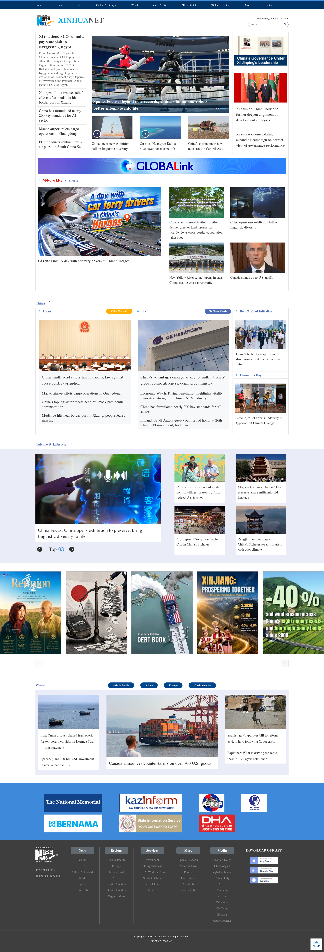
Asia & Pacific (121, 685)
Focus (47, 311)
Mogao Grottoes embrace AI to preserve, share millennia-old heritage (259, 492)
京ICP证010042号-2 (162, 941)
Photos (188, 872)
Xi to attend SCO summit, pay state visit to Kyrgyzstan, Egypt (61, 41)
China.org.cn (222, 866)
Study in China (152, 878)
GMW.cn (222, 908)
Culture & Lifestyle (106, 5)
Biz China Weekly (218, 311)
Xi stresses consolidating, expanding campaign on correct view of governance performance (260, 140)
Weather (152, 890)
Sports (82, 884)
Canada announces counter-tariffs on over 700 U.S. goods (160, 763)
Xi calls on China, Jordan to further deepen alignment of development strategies (257, 114)
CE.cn (222, 896)
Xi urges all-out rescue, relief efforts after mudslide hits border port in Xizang (61, 97)
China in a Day (250, 375)
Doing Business (152, 866)
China (60, 5)
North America (202, 685)
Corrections (188, 878)
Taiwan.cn (222, 902)
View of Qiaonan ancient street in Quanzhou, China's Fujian (94, 530)
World (134, 5)
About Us (188, 884)
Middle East (116, 872)
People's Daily (222, 860)
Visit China (152, 884)
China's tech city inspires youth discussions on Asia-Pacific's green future (260, 359)
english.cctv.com (222, 872)
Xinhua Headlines (220, 5)
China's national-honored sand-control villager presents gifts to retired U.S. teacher (199, 492)
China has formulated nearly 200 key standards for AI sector (60, 115)
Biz (80, 5)
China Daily (222, 878)
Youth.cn (222, 890)
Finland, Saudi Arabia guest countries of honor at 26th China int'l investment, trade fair (181, 422)
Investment (152, 860)
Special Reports (188, 860)
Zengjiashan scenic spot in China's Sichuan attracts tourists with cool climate (260, 544)
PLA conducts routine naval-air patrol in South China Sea (60, 144)
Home (38, 5)
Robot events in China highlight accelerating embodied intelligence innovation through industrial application (157, 104)
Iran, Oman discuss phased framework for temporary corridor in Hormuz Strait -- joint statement (68, 741)
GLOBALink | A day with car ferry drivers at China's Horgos (84, 260)
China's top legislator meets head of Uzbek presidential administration (83, 404)
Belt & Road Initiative (256, 311)
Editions (269, 5)
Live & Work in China (152, 872)
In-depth (82, 890)
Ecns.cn (222, 914)
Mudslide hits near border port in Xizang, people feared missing (83, 418)
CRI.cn (222, 884)
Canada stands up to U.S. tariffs (251, 277)
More (248, 5)
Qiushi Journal (222, 920)
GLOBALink (189, 5)
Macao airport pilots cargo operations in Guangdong (59, 131)
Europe (173, 685)
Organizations (116, 896)
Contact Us (188, 890)
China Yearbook (119, 311)
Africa (149, 685)
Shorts (73, 180)
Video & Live (160, 5)
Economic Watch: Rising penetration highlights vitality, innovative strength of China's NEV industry (182, 395)
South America (116, 890)
